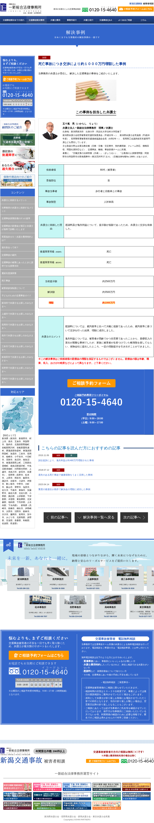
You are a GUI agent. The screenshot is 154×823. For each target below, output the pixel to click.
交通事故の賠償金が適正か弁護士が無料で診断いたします (17, 227)
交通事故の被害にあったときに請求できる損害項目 (17, 264)
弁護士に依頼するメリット (14, 200)
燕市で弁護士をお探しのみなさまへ (17, 337)
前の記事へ (59, 517)
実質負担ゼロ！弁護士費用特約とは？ (17, 238)
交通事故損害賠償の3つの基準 (16, 218)
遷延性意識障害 (9, 273)
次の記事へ (132, 517)
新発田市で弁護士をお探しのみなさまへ (17, 359)
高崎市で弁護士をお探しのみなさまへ (17, 380)
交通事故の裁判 (9, 255)
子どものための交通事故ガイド (16, 295)
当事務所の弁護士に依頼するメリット (17, 209)
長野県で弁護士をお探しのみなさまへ (17, 369)
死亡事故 (6, 280)
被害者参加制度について (13, 288)
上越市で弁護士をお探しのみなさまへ (17, 315)
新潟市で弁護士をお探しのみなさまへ (17, 304)
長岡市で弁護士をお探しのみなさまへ (17, 326)
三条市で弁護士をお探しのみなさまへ (17, 348)
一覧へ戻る (99, 517)
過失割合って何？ (10, 247)
